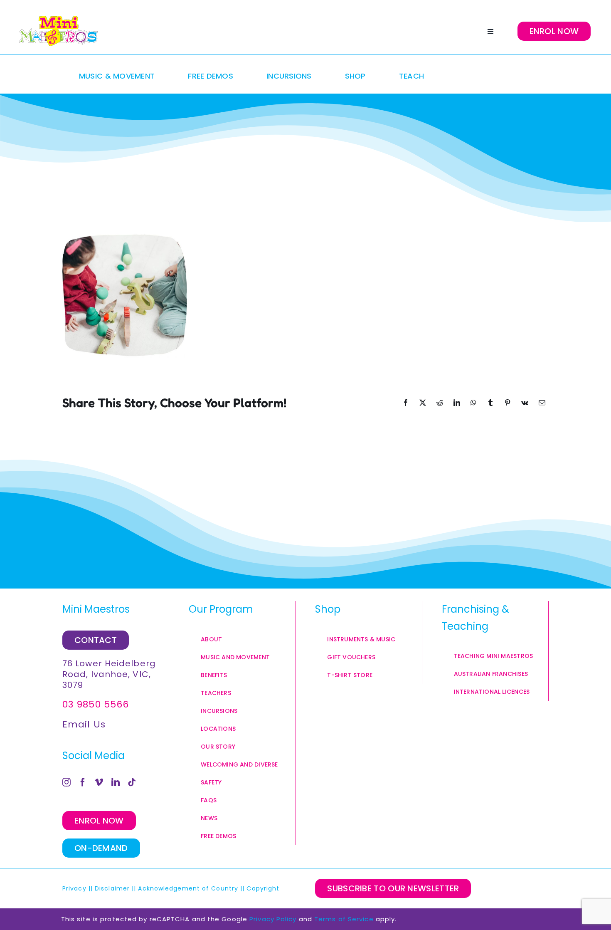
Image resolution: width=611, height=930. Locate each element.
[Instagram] (66, 782)
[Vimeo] (99, 782)
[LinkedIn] (115, 782)
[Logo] (58, 31)
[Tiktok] (132, 782)
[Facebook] (83, 782)
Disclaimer (112, 888)
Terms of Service (344, 919)
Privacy (74, 888)
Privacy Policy (272, 919)
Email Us (84, 724)
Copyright (263, 888)
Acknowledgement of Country (188, 888)
